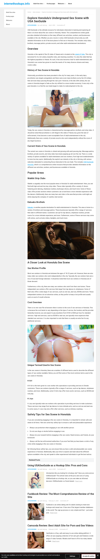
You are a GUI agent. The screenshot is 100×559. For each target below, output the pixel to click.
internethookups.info (17, 3)
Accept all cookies (89, 556)
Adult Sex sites (10, 12)
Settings (72, 556)
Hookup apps (10, 16)
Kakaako (30, 207)
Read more (78, 481)
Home (29, 12)
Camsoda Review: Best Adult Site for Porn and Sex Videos (60, 525)
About (8, 24)
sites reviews (36, 12)
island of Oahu (80, 54)
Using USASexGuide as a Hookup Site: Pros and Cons (58, 465)
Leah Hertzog (43, 25)
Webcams (9, 20)
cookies (12, 555)
